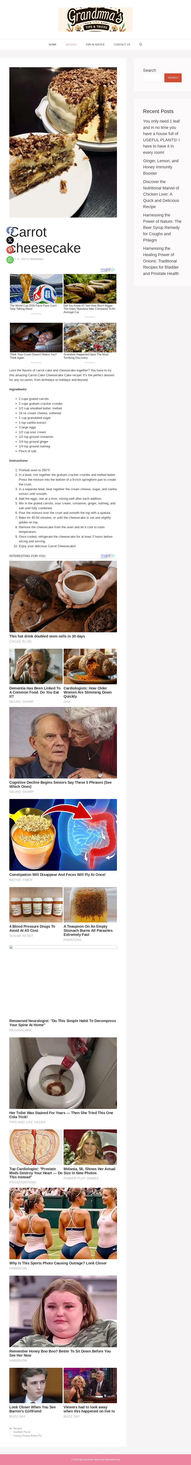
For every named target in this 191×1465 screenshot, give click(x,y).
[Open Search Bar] (141, 44)
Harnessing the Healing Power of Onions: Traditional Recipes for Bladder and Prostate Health (161, 261)
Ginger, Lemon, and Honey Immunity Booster (161, 167)
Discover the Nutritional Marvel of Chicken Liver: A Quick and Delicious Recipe (161, 194)
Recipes (71, 44)
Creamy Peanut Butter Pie (27, 1435)
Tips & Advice (95, 44)
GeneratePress (112, 1459)
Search (149, 70)
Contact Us (122, 44)
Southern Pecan (22, 1432)
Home (53, 44)
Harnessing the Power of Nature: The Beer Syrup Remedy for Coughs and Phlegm (162, 227)
